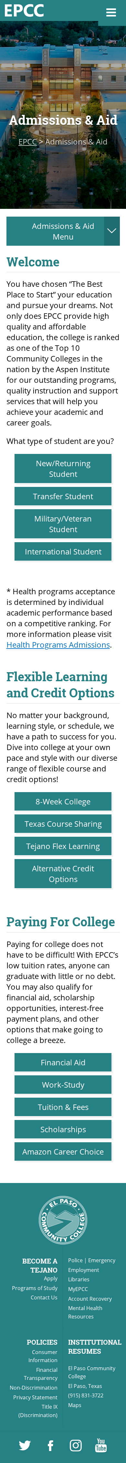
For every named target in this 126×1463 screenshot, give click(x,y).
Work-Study (63, 1084)
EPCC (27, 141)
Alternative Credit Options (63, 873)
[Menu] (112, 13)
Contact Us (44, 1297)
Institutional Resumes (94, 1347)
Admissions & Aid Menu (63, 231)
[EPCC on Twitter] (25, 1448)
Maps (74, 1405)
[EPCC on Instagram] (76, 1448)
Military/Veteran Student (63, 523)
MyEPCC (78, 1289)
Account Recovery (90, 1298)
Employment (83, 1270)
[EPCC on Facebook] (51, 1448)
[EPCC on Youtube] (101, 1448)
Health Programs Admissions (58, 644)
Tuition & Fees (63, 1107)
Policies (42, 1342)
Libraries (78, 1279)
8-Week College (63, 801)
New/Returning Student (63, 468)
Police (75, 1260)
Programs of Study (35, 1288)
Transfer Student (63, 496)
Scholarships (63, 1129)
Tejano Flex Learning (63, 846)
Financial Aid (63, 1062)
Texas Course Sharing (63, 823)
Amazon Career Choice (63, 1151)
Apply (51, 1278)
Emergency (101, 1260)
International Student (63, 551)
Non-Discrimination (34, 1387)
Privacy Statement (35, 1397)
